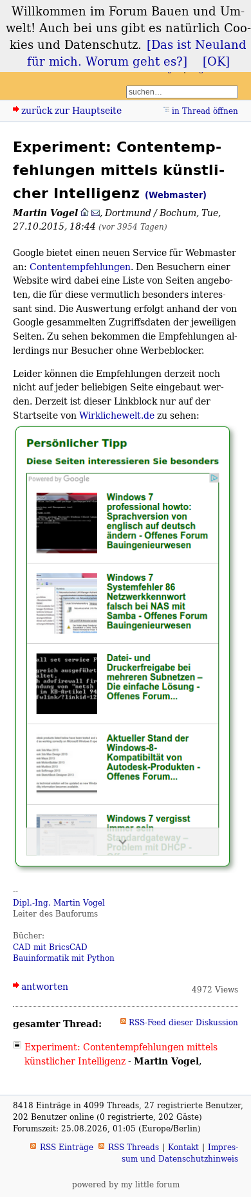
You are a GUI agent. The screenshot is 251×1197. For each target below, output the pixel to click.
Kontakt (183, 1147)
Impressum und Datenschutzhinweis (180, 1153)
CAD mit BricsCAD (50, 947)
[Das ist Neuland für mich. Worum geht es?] (137, 52)
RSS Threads (133, 1147)
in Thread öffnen (205, 110)
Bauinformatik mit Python (64, 958)
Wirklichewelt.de (116, 415)
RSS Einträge (66, 1147)
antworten (44, 986)
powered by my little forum (126, 1184)
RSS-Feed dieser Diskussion (183, 1022)
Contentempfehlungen (80, 266)
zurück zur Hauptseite (71, 110)
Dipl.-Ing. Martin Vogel (59, 902)
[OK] (216, 61)
